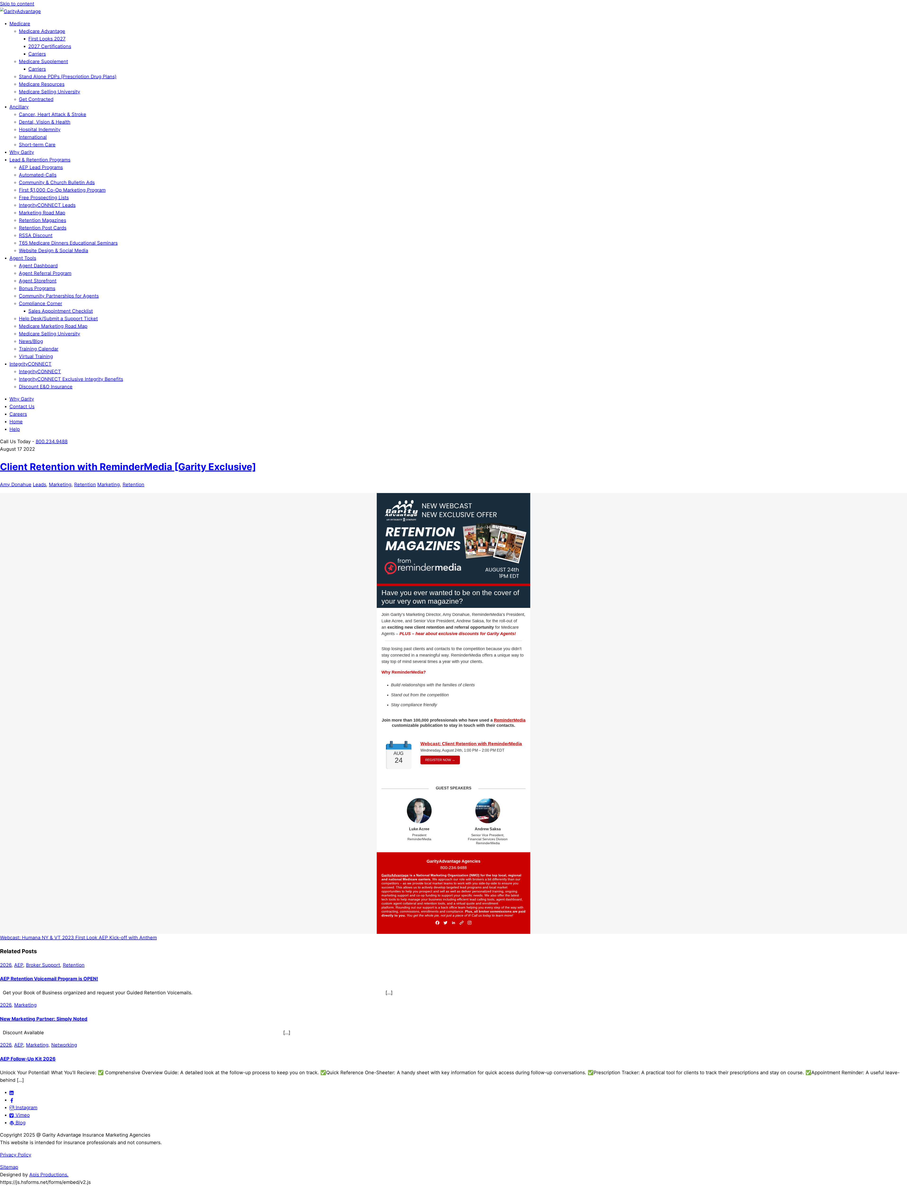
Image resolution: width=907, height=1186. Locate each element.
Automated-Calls (37, 175)
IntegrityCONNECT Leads (47, 205)
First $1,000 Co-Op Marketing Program (62, 190)
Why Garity (21, 152)
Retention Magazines (42, 220)
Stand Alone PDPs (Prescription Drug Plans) (67, 76)
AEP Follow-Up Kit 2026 (28, 1059)
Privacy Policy (15, 1155)
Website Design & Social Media (53, 250)
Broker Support (43, 965)
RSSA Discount (35, 235)
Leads (39, 484)
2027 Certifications (49, 46)
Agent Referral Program (45, 273)
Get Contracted (36, 99)
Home (16, 421)
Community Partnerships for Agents (59, 296)
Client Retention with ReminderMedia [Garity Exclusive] (128, 466)
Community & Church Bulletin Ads (57, 182)
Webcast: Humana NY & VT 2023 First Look (48, 937)
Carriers (37, 54)
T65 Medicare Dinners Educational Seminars (68, 243)
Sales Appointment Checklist (60, 311)
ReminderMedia (510, 720)
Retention (85, 484)
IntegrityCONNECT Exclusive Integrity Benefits (71, 379)
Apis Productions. (48, 1174)
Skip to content (17, 4)
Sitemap (9, 1167)
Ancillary (19, 107)
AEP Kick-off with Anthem (127, 937)
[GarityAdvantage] (20, 11)
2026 (5, 965)
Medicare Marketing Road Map (53, 326)
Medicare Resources (41, 84)
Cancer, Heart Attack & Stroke (52, 114)
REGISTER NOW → (440, 760)
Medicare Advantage (42, 31)
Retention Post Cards (42, 228)
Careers (18, 414)
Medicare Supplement (43, 61)
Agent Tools (22, 258)
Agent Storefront (37, 281)
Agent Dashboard (38, 265)
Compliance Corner (40, 303)
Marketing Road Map (42, 213)
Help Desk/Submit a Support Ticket (58, 318)
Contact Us (21, 406)
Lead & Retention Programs (39, 160)
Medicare (19, 23)
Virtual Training (36, 356)
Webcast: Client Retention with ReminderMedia (471, 743)
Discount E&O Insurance (46, 387)
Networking (64, 1045)
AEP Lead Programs (41, 167)
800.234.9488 (52, 441)
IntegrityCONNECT (30, 364)
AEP (18, 965)
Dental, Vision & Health (44, 122)
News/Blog (31, 341)
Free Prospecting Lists (44, 197)
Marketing (60, 484)
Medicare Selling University (49, 92)
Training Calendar (38, 349)
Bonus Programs (37, 288)
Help (14, 429)
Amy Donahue (15, 484)
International (33, 137)
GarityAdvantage (395, 875)
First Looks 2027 (46, 39)
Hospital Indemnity (39, 129)
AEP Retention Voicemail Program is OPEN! (49, 979)
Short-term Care (37, 144)
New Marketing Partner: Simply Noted (43, 1019)
